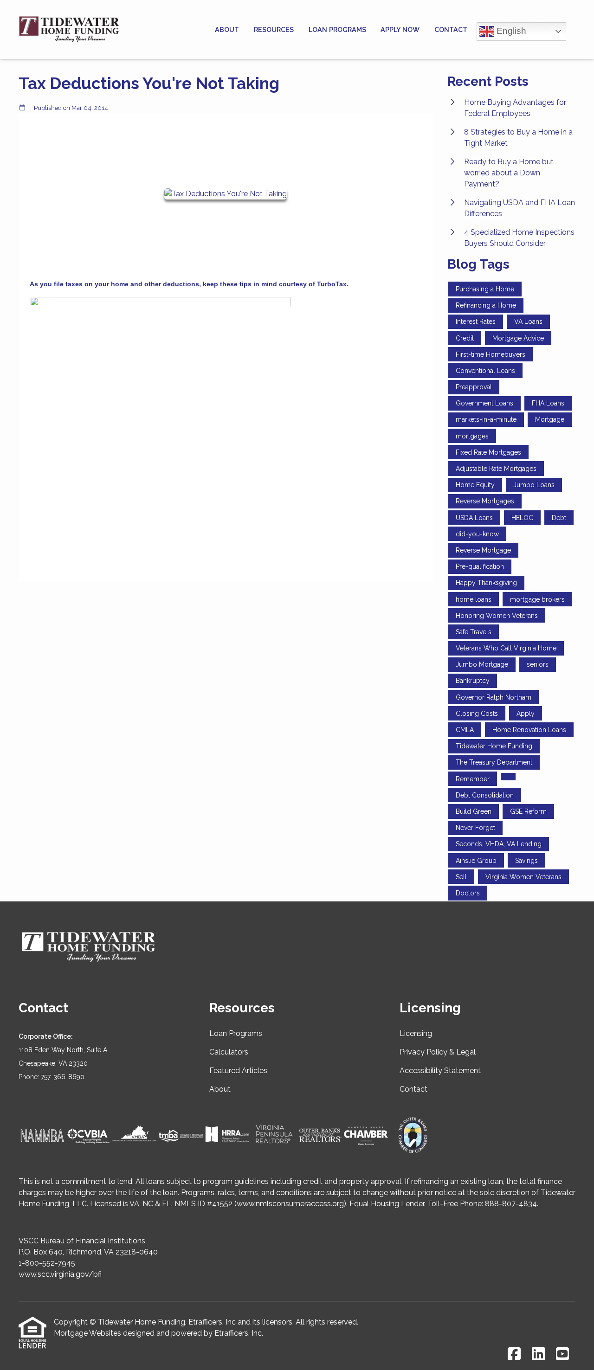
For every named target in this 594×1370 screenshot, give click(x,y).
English (510, 30)
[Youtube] (562, 1354)
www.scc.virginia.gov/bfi (60, 1274)
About (227, 29)
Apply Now (400, 29)
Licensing (416, 1033)
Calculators (228, 1052)
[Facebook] (514, 1354)
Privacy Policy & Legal (438, 1052)
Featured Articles (238, 1070)
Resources (274, 29)
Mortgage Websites (87, 1333)
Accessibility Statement (440, 1070)
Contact (450, 29)
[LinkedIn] (538, 1354)
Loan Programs (337, 29)
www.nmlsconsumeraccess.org (290, 1203)
